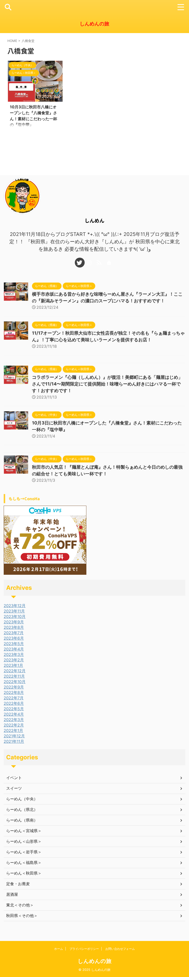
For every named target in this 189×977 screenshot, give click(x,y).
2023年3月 (14, 654)
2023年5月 (14, 643)
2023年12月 (15, 605)
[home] (109, 263)
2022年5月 (14, 708)
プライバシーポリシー (84, 949)
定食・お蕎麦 (18, 883)
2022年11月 (14, 676)
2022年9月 (14, 687)
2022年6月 (14, 703)
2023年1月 (13, 665)
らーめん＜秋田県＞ (24, 873)
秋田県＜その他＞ (22, 915)
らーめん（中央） (22, 798)
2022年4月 (14, 714)
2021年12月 (14, 735)
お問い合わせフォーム (120, 949)
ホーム (58, 949)
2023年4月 (14, 649)
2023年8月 (14, 627)
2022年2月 (14, 725)
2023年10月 (15, 616)
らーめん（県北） (22, 809)
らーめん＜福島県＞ (24, 862)
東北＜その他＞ (20, 904)
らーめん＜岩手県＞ (24, 851)
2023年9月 (14, 621)
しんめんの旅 (94, 24)
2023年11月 (14, 611)
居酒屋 (12, 894)
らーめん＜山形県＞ (24, 841)
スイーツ (14, 788)
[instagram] (89, 263)
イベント (14, 777)
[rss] (99, 263)
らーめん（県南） (22, 820)
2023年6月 (14, 638)
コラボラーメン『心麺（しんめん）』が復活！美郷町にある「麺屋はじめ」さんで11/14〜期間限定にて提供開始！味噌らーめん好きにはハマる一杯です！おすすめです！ (107, 384)
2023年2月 (14, 659)
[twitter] (80, 263)
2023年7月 (14, 632)
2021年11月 (14, 741)
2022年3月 (14, 719)
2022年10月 (15, 681)
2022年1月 (13, 730)
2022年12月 (15, 670)
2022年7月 (14, 697)
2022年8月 (14, 692)
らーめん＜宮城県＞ (24, 830)
